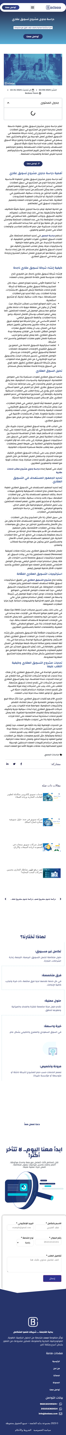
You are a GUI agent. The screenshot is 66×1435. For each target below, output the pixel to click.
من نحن (56, 1368)
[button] (32, 7)
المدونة (56, 1382)
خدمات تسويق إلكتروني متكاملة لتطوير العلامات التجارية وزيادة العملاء (25, 795)
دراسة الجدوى (48, 236)
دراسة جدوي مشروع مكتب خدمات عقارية (34, 470)
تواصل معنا (55, 1390)
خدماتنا (56, 1375)
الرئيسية (56, 1361)
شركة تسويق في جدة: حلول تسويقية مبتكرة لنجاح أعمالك (26, 820)
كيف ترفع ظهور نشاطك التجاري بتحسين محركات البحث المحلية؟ (25, 870)
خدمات (46, 1337)
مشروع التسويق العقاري (39, 580)
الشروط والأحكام (23, 1430)
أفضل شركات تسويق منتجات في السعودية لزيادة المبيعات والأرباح (28, 845)
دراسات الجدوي (51, 755)
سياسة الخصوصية (42, 1430)
